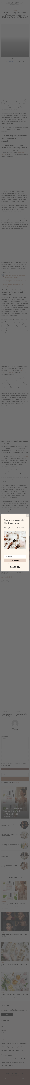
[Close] (27, 515)
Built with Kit (15, 567)
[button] (15, 540)
